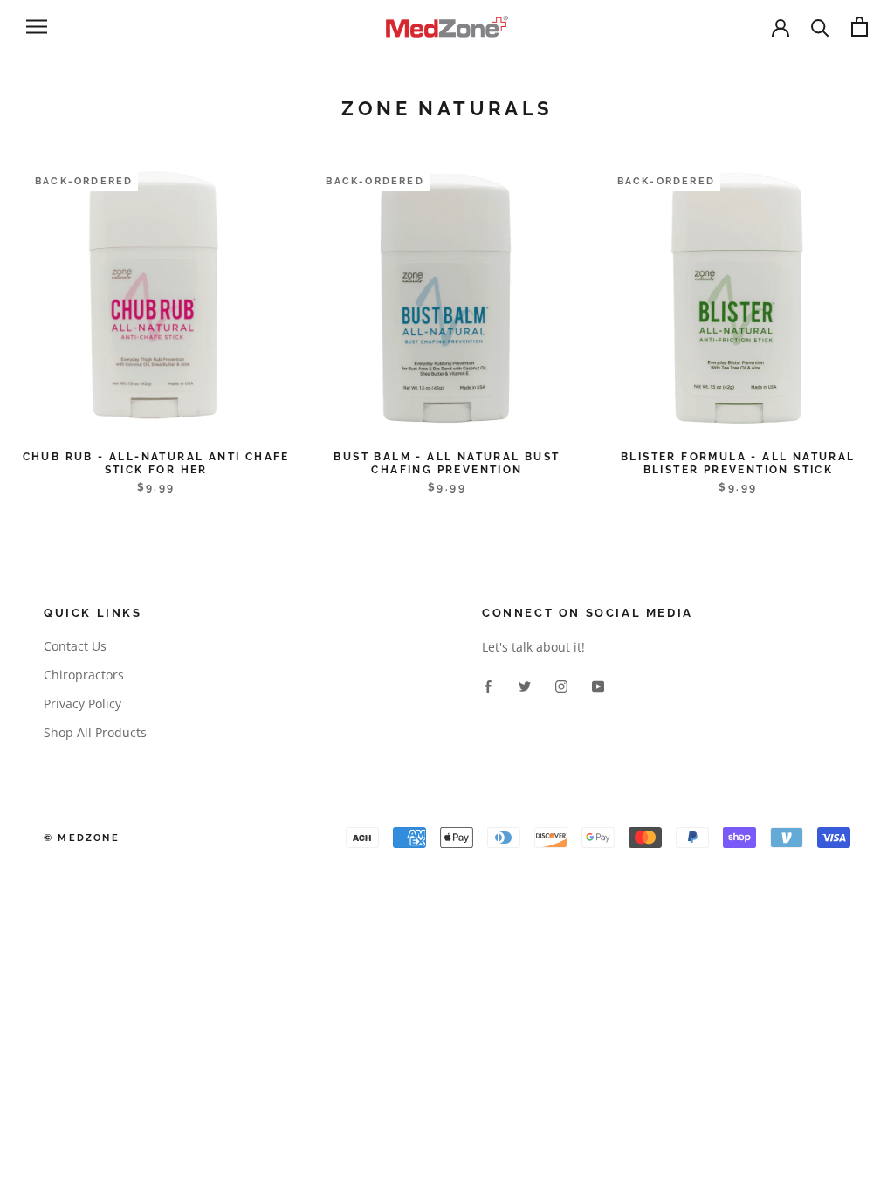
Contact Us (75, 646)
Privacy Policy (82, 703)
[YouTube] (598, 684)
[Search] (820, 26)
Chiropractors (84, 674)
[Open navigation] (36, 26)
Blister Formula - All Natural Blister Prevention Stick (738, 463)
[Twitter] (525, 684)
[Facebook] (488, 684)
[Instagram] (561, 684)
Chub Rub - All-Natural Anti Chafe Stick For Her (156, 463)
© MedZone (82, 838)
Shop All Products (95, 732)
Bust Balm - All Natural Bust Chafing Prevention (447, 463)
